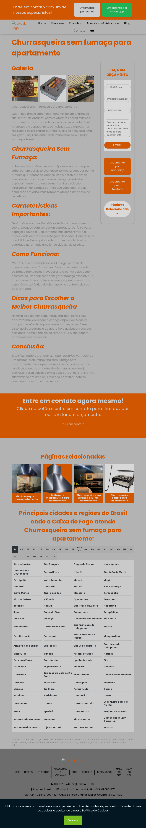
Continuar (73, 820)
